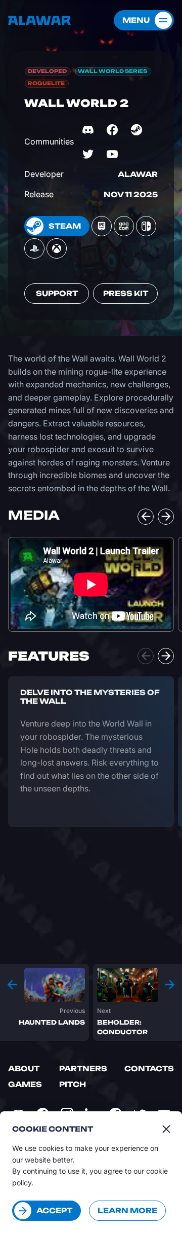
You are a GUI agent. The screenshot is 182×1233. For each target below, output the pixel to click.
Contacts (149, 1068)
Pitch (72, 1084)
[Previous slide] (146, 517)
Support (57, 293)
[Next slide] (166, 517)
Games (25, 1084)
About (23, 1068)
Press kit (125, 293)
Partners (83, 1068)
